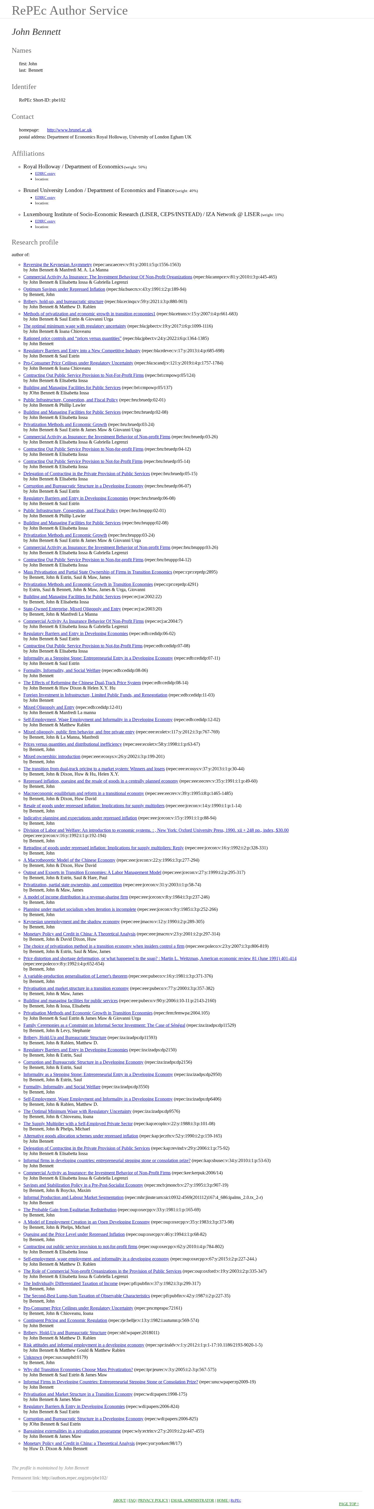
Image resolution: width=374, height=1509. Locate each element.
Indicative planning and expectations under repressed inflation (80, 817)
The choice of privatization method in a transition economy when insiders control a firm (103, 946)
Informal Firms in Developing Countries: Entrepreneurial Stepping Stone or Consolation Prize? (110, 1381)
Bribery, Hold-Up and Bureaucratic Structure (64, 1037)
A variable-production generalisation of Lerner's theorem (75, 976)
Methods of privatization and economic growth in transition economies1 (89, 313)
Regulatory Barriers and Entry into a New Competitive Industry (82, 350)
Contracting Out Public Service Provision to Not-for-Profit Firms (83, 461)
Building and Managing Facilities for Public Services (72, 387)
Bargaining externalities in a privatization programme (72, 1430)
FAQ (132, 1500)
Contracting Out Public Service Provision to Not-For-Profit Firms (83, 375)
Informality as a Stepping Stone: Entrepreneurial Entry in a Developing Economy (98, 658)
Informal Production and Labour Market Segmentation (73, 1197)
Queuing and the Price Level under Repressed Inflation (74, 1234)
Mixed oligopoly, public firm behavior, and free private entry (79, 731)
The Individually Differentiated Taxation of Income (70, 1283)
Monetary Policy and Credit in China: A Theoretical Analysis (79, 933)
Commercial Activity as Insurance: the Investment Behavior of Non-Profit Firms (97, 1172)
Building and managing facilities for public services (70, 1000)
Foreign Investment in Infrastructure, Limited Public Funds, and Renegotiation (95, 694)
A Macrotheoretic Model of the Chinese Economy (69, 860)
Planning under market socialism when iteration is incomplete (79, 909)
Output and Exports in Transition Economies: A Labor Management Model (92, 872)
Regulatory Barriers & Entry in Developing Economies (74, 1406)
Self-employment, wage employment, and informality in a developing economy (96, 1258)
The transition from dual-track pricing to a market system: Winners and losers (94, 768)
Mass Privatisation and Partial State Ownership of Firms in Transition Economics (97, 571)
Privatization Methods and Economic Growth (65, 424)
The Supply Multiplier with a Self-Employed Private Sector (78, 1123)
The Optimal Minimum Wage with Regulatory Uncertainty (77, 1111)
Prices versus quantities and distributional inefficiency (72, 744)
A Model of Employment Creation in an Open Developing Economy (86, 1221)
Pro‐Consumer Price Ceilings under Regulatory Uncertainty (78, 362)
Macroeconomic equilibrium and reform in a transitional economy (83, 793)
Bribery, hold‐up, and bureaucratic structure (63, 301)
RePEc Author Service (70, 10)
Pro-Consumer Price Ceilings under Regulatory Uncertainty (78, 1308)
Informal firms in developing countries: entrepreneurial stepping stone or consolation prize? (107, 1160)
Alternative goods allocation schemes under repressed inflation (80, 1135)
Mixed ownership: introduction (51, 756)
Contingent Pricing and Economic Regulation (65, 1320)
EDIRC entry (45, 173)
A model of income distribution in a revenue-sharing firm (75, 896)
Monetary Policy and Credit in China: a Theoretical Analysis (79, 1443)
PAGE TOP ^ (349, 1504)
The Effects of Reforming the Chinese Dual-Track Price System (82, 682)
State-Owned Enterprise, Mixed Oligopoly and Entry (72, 608)
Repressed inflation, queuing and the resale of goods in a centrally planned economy (100, 781)
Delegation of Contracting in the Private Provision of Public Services (86, 473)
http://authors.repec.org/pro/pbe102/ (75, 1477)
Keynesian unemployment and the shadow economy (71, 921)
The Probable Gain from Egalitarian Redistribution (70, 1209)
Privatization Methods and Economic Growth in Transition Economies (88, 584)
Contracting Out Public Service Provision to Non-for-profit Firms (83, 448)
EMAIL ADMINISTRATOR (192, 1500)
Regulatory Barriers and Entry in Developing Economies (75, 498)
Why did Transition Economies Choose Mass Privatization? (78, 1369)
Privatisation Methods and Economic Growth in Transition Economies (88, 1012)
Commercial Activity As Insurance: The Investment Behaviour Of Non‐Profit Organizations (107, 276)
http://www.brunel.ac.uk (69, 129)
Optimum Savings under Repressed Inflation (64, 289)
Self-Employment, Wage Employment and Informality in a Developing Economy (98, 719)
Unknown (32, 1357)
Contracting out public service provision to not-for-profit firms (80, 1246)
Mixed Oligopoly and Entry (49, 707)
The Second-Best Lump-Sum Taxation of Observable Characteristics (86, 1295)
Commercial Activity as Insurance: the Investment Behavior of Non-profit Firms (96, 436)
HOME (223, 1500)
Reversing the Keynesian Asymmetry (57, 264)
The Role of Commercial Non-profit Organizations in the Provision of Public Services (102, 1271)
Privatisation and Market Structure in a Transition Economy (78, 1394)
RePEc (236, 1500)
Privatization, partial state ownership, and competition (72, 884)
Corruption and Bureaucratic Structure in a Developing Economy (83, 485)
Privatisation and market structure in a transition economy (76, 988)
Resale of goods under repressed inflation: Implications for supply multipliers (94, 805)
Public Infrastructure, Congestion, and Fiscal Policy (70, 399)
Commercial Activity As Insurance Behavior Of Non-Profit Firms (83, 621)
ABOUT (119, 1500)
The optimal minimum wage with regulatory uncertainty (74, 326)
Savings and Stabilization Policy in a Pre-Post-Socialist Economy (83, 1185)
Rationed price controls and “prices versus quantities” (72, 338)
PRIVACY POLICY (153, 1500)
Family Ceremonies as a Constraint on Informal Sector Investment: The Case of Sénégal (104, 1025)
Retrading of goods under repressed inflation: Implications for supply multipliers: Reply (103, 847)
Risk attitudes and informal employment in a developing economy (83, 1344)
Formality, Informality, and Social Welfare (62, 670)
